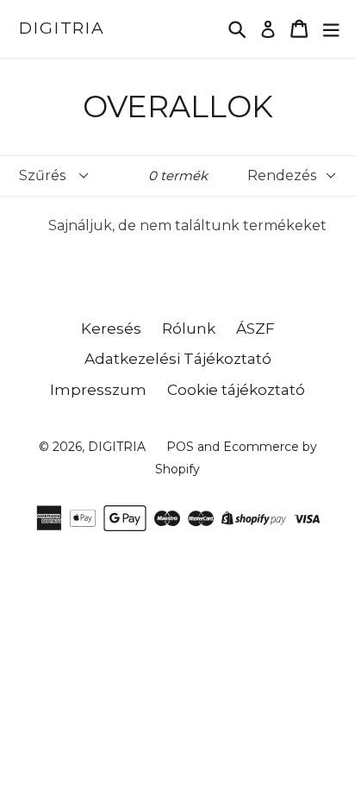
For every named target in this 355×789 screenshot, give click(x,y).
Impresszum (98, 389)
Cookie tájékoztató (236, 389)
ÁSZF (255, 328)
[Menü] (331, 29)
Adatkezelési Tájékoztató (177, 358)
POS (180, 446)
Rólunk (188, 328)
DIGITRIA (62, 28)
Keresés (111, 328)
